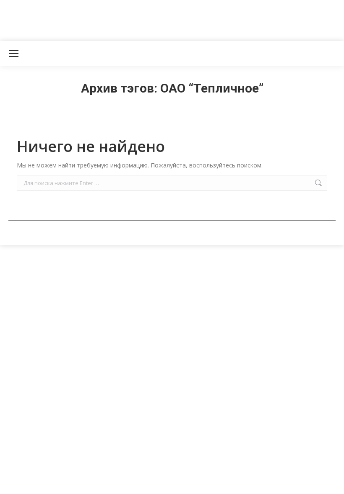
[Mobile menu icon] (13, 53)
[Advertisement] (152, 19)
